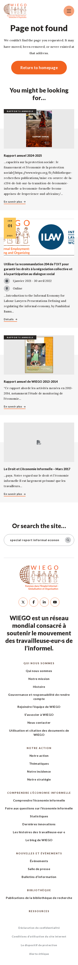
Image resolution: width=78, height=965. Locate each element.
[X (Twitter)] (23, 602)
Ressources (39, 911)
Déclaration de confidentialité (39, 927)
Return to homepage (39, 67)
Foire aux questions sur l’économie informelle (39, 808)
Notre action (39, 748)
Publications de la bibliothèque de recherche (39, 897)
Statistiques (39, 816)
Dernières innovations (39, 824)
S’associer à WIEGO (39, 714)
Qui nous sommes (39, 663)
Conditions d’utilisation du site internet (39, 936)
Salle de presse (39, 869)
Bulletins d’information (39, 877)
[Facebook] (33, 602)
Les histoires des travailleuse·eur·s (39, 832)
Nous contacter (39, 722)
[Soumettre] (68, 540)
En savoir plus (13, 201)
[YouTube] (54, 602)
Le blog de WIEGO (39, 840)
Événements (39, 861)
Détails (9, 319)
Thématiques (39, 763)
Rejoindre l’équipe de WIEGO (39, 706)
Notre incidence (39, 771)
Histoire (39, 686)
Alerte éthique (39, 953)
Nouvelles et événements (39, 853)
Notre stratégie (39, 779)
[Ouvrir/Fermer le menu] (69, 11)
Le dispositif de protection (39, 945)
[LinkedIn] (44, 602)
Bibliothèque (39, 890)
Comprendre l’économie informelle (39, 792)
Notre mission (39, 678)
